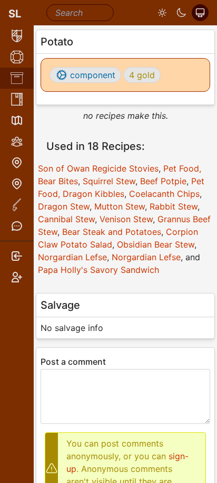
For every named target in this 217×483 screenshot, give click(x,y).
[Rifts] (17, 162)
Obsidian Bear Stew (155, 244)
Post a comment (73, 361)
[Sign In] (17, 256)
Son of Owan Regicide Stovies (98, 168)
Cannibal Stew (66, 219)
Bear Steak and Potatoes (111, 231)
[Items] (17, 78)
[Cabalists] (17, 141)
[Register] (17, 277)
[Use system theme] (200, 12)
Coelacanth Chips (164, 193)
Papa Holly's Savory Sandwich (98, 269)
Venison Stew (126, 219)
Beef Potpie (163, 181)
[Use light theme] (162, 12)
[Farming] (17, 204)
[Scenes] (17, 120)
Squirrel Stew (109, 181)
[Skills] (17, 57)
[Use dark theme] (181, 12)
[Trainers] (17, 183)
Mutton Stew (119, 206)
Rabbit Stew (174, 206)
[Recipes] (17, 99)
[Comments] (17, 225)
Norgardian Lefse (72, 257)
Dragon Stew (64, 206)
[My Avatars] (17, 35)
